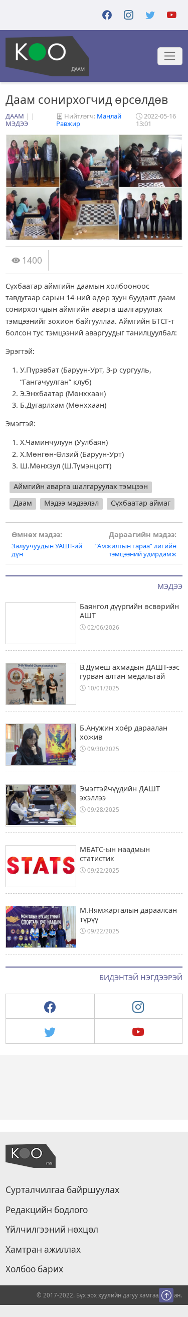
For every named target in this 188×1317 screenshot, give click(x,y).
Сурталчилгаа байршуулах (62, 1190)
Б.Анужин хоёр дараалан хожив (123, 732)
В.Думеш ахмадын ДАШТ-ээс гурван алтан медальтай (129, 671)
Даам (15, 116)
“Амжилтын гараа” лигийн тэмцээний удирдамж (135, 544)
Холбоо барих (34, 1269)
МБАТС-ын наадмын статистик (115, 854)
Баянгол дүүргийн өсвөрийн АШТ (129, 611)
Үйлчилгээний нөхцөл (52, 1230)
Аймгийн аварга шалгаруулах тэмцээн (81, 486)
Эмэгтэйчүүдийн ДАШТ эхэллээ (120, 793)
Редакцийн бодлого (47, 1210)
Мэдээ (17, 123)
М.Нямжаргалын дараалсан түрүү (128, 914)
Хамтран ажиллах (43, 1250)
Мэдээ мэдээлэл (71, 503)
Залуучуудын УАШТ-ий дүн (47, 544)
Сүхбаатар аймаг (140, 503)
